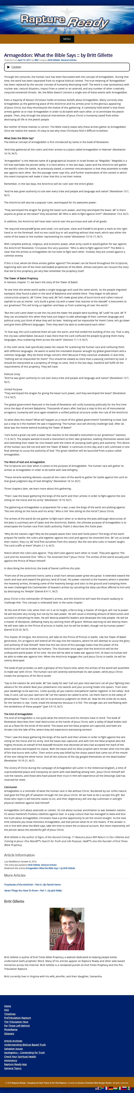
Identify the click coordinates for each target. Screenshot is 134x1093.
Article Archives (13, 1040)
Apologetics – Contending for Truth (24, 1052)
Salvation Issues (13, 1048)
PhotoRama (10, 1029)
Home (7, 1006)
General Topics (12, 1068)
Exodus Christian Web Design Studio (95, 1083)
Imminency (10, 1060)
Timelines (10, 1014)
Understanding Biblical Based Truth (25, 1044)
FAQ (6, 1010)
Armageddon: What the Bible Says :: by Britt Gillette (50, 868)
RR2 (36, 60)
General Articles (68, 60)
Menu (67, 39)
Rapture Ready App (15, 1064)
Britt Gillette (54, 60)
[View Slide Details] (67, 20)
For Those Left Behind (17, 1025)
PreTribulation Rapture (17, 1017)
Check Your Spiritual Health (20, 1056)
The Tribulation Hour (16, 1021)
